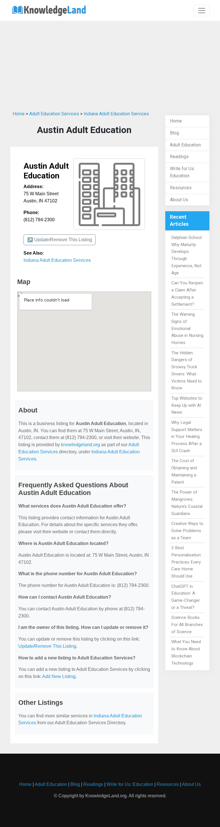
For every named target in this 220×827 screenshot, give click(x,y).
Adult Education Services (54, 113)
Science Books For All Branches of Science (187, 624)
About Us (179, 199)
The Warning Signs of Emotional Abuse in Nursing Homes (187, 328)
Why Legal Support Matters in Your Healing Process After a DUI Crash (186, 436)
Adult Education (185, 145)
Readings (179, 156)
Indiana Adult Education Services (116, 113)
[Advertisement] (110, 64)
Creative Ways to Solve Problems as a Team (187, 530)
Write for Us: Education (130, 784)
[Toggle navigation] (202, 10)
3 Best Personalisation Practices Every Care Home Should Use (186, 562)
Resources (181, 187)
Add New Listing (59, 676)
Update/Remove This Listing (47, 646)
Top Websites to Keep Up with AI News (186, 405)
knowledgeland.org (80, 444)
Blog (174, 133)
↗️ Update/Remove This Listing (59, 239)
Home (19, 113)
